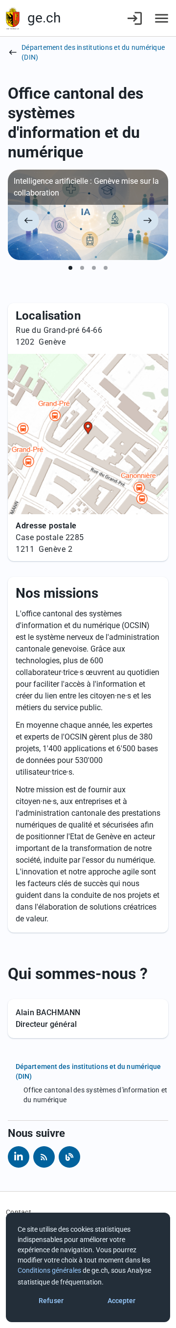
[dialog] (88, 1267)
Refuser (51, 1301)
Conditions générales (49, 1270)
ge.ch (44, 18)
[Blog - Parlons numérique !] (69, 1157)
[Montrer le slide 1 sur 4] (70, 268)
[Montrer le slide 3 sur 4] (94, 268)
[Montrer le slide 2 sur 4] (82, 268)
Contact (18, 1212)
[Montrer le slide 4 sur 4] (106, 268)
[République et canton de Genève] (13, 18)
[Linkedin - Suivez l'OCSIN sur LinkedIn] (18, 1157)
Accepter (122, 1301)
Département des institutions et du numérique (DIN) (93, 52)
